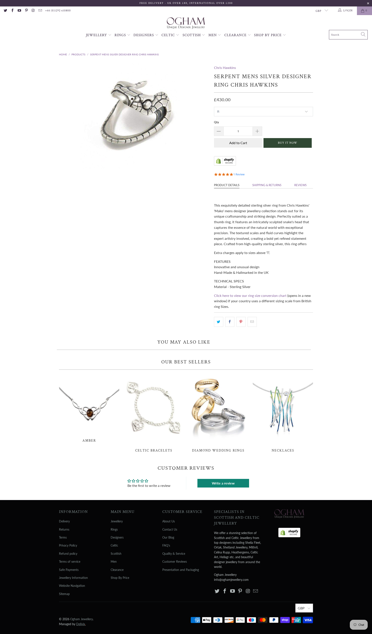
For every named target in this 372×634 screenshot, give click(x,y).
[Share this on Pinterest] (241, 322)
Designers (144, 35)
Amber (89, 408)
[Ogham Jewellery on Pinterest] (26, 10)
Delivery (64, 521)
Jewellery (97, 35)
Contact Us (169, 529)
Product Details (226, 185)
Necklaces (283, 413)
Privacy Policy (68, 545)
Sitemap (64, 594)
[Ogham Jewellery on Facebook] (12, 10)
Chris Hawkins (225, 67)
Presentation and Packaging (180, 570)
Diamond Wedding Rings (218, 413)
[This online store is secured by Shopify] (225, 164)
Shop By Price (268, 35)
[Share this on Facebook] (229, 322)
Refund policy (68, 553)
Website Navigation (72, 585)
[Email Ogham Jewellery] (40, 10)
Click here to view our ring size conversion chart (250, 295)
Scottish (192, 35)
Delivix (81, 624)
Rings (121, 35)
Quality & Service (173, 553)
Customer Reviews (174, 561)
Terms (63, 537)
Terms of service (69, 561)
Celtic (168, 35)
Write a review (223, 483)
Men (213, 35)
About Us (168, 521)
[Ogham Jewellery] (186, 23)
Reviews (300, 185)
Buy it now (287, 143)
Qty (216, 122)
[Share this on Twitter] (218, 322)
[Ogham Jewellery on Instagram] (33, 10)
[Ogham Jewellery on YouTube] (19, 10)
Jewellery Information (73, 577)
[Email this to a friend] (252, 322)
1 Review (239, 174)
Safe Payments (69, 570)
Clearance (236, 35)
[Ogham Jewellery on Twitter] (5, 10)
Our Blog (168, 537)
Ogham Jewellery (81, 619)
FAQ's (166, 545)
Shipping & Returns (266, 185)
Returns (64, 529)
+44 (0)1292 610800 (58, 10)
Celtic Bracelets (154, 413)
